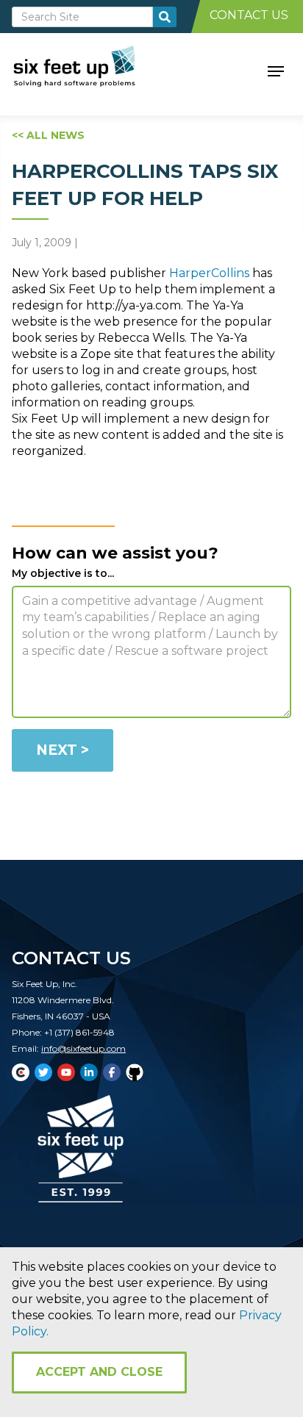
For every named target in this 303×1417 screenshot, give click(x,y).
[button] (275, 69)
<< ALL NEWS (48, 135)
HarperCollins (209, 273)
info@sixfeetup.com (83, 1048)
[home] (91, 70)
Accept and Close (99, 1372)
